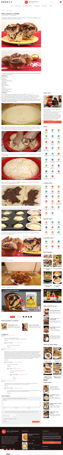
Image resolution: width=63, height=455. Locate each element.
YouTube (15, 287)
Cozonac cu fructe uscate (34, 325)
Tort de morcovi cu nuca (55, 336)
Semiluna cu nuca (47, 361)
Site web (28, 407)
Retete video (18, 5)
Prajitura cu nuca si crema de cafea (57, 377)
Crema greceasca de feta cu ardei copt (33, 434)
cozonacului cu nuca (30, 94)
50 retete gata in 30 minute (48, 269)
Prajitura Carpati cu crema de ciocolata (55, 404)
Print (12, 316)
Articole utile (44, 5)
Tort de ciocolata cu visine (55, 310)
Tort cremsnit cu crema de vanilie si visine (55, 327)
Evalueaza (4, 421)
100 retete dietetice (57, 268)
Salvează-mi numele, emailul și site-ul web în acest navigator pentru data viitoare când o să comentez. (21, 411)
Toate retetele (36, 5)
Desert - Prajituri (9, 10)
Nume (4, 407)
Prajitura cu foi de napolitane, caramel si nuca (48, 377)
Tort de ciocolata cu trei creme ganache (54, 319)
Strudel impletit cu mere (12, 325)
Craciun (3, 10)
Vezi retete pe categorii (27, 5)
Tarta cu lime (30, 443)
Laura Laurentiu (45, 448)
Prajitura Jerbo (57, 361)
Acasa (12, 5)
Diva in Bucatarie (33, 1)
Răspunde (6, 340)
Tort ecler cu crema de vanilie (48, 286)
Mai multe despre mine (52, 122)
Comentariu (5, 400)
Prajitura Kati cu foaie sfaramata (54, 412)
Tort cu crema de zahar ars (57, 286)
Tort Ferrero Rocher (54, 386)
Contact (50, 5)
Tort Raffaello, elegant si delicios (54, 395)
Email (16, 407)
